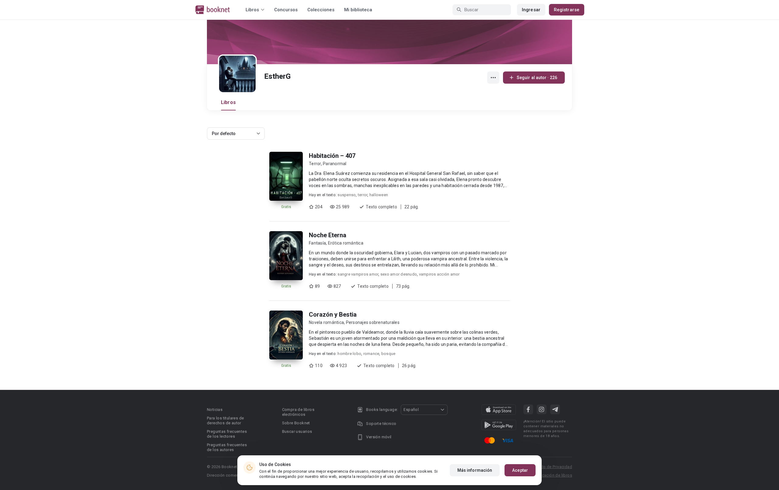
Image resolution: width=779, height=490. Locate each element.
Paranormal (335, 163)
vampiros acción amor (439, 274)
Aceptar (520, 470)
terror (363, 195)
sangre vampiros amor (357, 274)
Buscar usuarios (297, 431)
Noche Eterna (327, 235)
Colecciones (320, 9)
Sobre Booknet (296, 423)
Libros (228, 102)
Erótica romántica (345, 243)
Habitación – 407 (332, 155)
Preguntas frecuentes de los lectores (227, 434)
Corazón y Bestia (333, 314)
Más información (474, 470)
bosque (388, 353)
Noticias (214, 409)
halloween (378, 195)
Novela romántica (326, 322)
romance (371, 353)
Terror (315, 163)
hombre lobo (349, 353)
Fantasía (317, 243)
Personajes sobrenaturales (373, 322)
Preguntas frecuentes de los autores (227, 447)
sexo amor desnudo (398, 274)
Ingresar (531, 9)
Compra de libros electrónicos (298, 412)
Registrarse (566, 9)
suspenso (346, 195)
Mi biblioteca (358, 9)
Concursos (286, 9)
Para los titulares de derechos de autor (225, 420)
